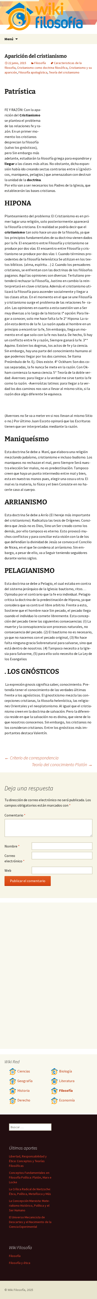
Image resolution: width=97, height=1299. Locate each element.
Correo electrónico (15, 858)
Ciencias (23, 1071)
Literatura (66, 1081)
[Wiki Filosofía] (48, 17)
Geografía (24, 1081)
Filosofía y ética (19, 1263)
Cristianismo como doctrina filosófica (42, 68)
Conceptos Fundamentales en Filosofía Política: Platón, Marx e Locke (30, 1177)
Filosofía (40, 63)
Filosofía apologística (32, 72)
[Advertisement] (67, 126)
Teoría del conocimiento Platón (62, 764)
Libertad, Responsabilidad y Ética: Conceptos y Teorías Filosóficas (28, 1161)
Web (8, 870)
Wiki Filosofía (16, 1290)
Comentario (15, 815)
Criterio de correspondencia (32, 758)
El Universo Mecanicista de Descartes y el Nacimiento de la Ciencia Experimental (30, 1222)
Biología (65, 1071)
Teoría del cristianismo (64, 72)
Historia (23, 1090)
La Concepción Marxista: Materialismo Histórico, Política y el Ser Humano (29, 1205)
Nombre (12, 846)
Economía (67, 1100)
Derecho (23, 1100)
